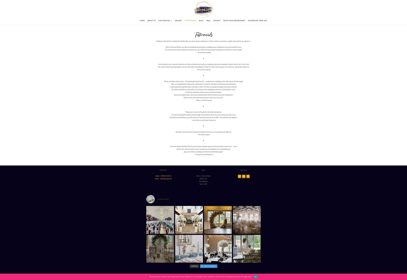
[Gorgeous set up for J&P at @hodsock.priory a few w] (247, 220)
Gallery (178, 21)
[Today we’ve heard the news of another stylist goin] (160, 249)
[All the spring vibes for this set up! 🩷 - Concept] (189, 249)
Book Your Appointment (234, 21)
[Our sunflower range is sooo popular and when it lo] (218, 220)
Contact (217, 21)
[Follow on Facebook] (239, 176)
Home (142, 21)
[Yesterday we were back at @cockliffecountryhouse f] (247, 249)
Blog (201, 21)
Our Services (164, 21)
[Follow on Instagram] (243, 176)
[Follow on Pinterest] (248, 176)
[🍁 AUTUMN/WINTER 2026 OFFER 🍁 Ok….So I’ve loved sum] (160, 220)
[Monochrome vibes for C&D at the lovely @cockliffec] (218, 249)
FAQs (208, 21)
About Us (152, 21)
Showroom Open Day (257, 21)
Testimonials (190, 21)
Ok (255, 277)
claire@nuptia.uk (166, 179)
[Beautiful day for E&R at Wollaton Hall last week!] (189, 220)
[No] (404, 277)
